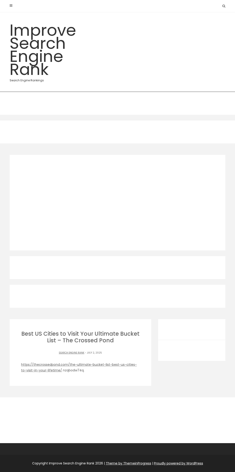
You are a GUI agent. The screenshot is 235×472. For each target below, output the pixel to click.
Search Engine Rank (71, 352)
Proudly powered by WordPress (178, 463)
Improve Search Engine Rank (43, 50)
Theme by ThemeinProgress (128, 463)
